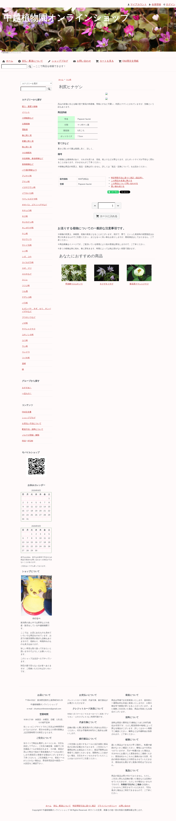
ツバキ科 (26, 358)
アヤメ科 (26, 181)
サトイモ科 (27, 245)
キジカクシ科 (28, 222)
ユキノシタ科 (28, 334)
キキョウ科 (27, 210)
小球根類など (28, 118)
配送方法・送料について (32, 429)
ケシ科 (68, 80)
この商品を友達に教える (121, 180)
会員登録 (156, 4)
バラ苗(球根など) (29, 170)
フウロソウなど (28, 317)
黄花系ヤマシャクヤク (139, 284)
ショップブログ (60, 61)
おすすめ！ (27, 388)
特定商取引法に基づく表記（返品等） (127, 178)
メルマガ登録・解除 (30, 435)
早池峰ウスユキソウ (74, 284)
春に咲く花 (27, 135)
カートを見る (107, 61)
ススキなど (27, 274)
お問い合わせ (84, 61)
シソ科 (25, 251)
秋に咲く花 (27, 147)
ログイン (170, 4)
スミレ (25, 280)
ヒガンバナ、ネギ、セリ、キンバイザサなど (36, 310)
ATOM (30, 441)
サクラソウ (27, 239)
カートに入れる (108, 216)
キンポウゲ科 (28, 228)
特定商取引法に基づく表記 (84, 806)
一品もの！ (27, 393)
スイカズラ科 (28, 262)
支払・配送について (32, 61)
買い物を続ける (117, 186)
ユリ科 (25, 340)
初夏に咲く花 (28, 141)
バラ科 (25, 303)
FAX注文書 (26, 412)
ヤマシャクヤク (28, 329)
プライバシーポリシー (107, 806)
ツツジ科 (26, 285)
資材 (24, 363)
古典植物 (26, 124)
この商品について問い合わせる (124, 183)
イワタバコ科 (28, 193)
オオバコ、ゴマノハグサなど (34, 205)
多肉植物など (28, 164)
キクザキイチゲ (106, 284)
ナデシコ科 (27, 297)
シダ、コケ (27, 257)
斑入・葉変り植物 (29, 106)
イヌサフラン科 (28, 187)
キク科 (25, 216)
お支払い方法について (31, 423)
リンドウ (26, 352)
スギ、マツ (27, 268)
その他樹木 (27, 153)
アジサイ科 (27, 176)
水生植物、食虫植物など (32, 158)
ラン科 (25, 346)
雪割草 (25, 129)
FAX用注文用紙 (130, 61)
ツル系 (25, 291)
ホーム (9, 61)
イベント (26, 112)
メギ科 (25, 323)
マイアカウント (138, 4)
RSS (24, 441)
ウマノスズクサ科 (29, 199)
